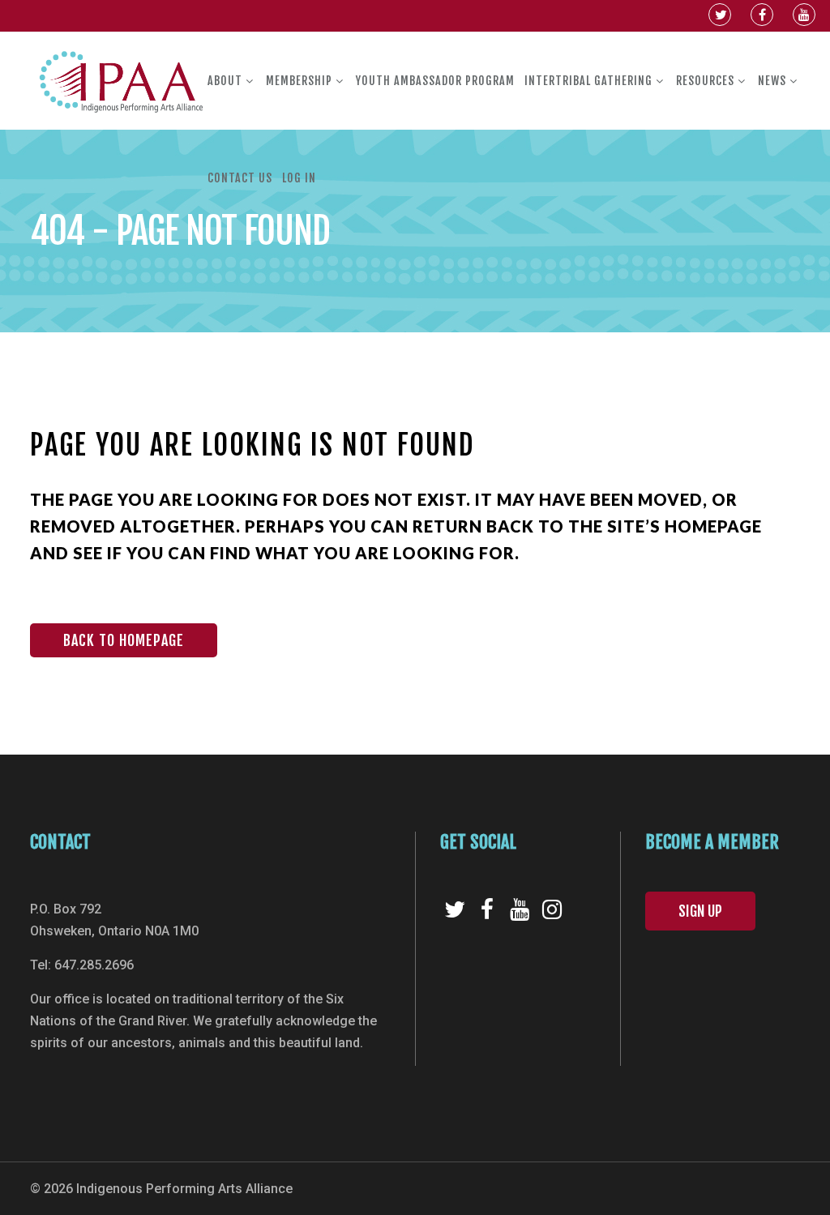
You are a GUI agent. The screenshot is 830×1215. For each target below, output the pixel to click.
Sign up (700, 911)
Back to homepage (123, 640)
